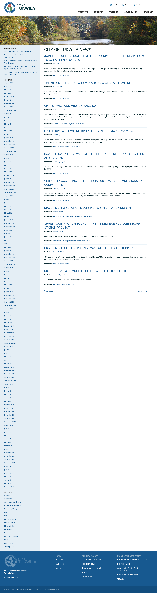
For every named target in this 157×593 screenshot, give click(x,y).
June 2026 (7, 86)
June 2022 (7, 237)
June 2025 (7, 120)
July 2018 (7, 388)
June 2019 (7, 353)
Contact (127, 5)
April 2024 (7, 168)
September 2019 (10, 343)
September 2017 (10, 422)
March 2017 (8, 442)
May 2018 (7, 394)
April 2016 (7, 480)
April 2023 (7, 210)
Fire (5, 516)
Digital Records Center (91, 559)
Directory (139, 5)
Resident (59, 559)
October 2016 (9, 459)
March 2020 (8, 322)
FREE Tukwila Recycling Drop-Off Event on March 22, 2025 (88, 131)
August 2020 (8, 309)
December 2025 (9, 103)
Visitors (113, 12)
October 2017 (9, 418)
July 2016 (7, 470)
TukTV (84, 572)
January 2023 (8, 220)
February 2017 (9, 446)
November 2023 (9, 186)
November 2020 (9, 299)
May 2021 (7, 278)
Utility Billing (87, 577)
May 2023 (7, 206)
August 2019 (8, 346)
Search (150, 5)
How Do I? (148, 12)
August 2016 (8, 466)
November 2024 (9, 144)
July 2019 (7, 350)
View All (120, 579)
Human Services (9, 523)
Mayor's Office (9, 526)
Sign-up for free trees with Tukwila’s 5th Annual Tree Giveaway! (20, 62)
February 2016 (9, 487)
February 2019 (9, 367)
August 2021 (8, 268)
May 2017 (7, 435)
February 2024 (9, 175)
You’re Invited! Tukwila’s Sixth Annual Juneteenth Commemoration (20, 73)
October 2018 (9, 377)
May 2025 (7, 124)
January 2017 (8, 449)
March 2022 (8, 247)
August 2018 (8, 384)
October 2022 (9, 230)
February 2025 (9, 134)
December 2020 (9, 295)
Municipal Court (9, 529)
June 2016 (7, 473)
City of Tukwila (19, 7)
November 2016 (9, 456)
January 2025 (8, 138)
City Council (8, 495)
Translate (115, 5)
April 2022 (7, 244)
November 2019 (9, 336)
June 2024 (7, 162)
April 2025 (7, 127)
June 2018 (7, 391)
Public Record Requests (127, 575)
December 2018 (9, 370)
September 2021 (10, 264)
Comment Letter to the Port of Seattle (17, 51)
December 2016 (9, 453)
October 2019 (9, 340)
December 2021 (9, 254)
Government (130, 12)
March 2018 (8, 401)
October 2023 (9, 189)
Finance (7, 512)
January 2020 (8, 329)
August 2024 (8, 155)
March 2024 (8, 172)
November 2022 (9, 227)
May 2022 (7, 240)
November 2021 (9, 257)
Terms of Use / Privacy (51, 589)
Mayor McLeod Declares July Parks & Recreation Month (87, 207)
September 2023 (10, 192)
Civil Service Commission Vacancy (70, 106)
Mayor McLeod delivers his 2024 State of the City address (89, 248)
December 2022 (9, 223)
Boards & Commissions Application (132, 559)
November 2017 (9, 415)
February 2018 (9, 405)
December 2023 (9, 182)
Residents (83, 12)
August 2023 (8, 196)
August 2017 (8, 425)
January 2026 (8, 100)
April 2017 (7, 439)
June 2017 (7, 432)
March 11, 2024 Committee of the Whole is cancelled (85, 271)
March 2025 (8, 131)
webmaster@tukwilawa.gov (32, 589)
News (6, 533)
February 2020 (9, 326)
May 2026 (7, 90)
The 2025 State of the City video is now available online (87, 83)
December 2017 (9, 411)
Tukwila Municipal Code (92, 568)
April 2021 (7, 281)
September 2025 (10, 110)
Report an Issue (88, 564)
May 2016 (7, 477)
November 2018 (9, 374)
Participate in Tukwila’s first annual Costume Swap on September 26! (19, 56)
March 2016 (8, 483)
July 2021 (7, 271)
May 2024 (7, 165)
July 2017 (7, 429)
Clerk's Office (8, 499)
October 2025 (9, 107)
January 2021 (8, 292)
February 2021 (9, 288)
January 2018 (8, 408)
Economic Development (12, 505)
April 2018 (7, 398)
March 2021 (8, 285)
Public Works (8, 543)
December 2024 (9, 141)
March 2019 (8, 364)
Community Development (13, 502)
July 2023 (7, 199)
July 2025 (7, 117)
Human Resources (10, 519)
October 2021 (9, 261)
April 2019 (7, 360)
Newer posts (142, 291)
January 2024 (8, 179)
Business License (125, 564)
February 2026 (9, 97)
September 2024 (10, 151)
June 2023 (7, 203)
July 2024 (7, 158)
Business (98, 12)
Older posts (49, 291)
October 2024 (9, 148)
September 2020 (10, 305)
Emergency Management (13, 509)
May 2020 (7, 319)
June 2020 (7, 316)
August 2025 (8, 114)
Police (6, 540)
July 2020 (7, 312)
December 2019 (9, 333)
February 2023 (9, 216)
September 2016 (10, 463)
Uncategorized (9, 547)
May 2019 (7, 357)
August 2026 (8, 83)
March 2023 (8, 213)
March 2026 (8, 93)
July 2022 (7, 233)
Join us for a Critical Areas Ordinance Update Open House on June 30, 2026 (19, 67)
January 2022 (8, 251)
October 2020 (9, 302)
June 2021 (7, 275)
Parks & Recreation (11, 536)
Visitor (58, 568)
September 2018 (10, 381)
